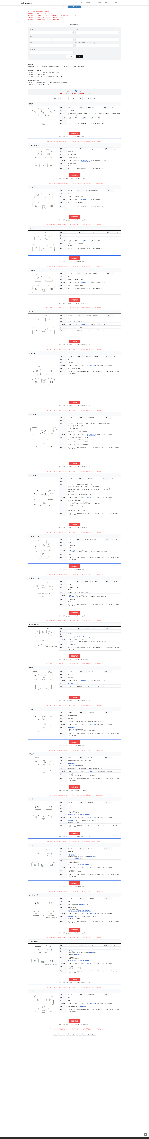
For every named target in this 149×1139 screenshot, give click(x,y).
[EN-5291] (43, 437)
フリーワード (33, 49)
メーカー (32, 29)
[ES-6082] (43, 591)
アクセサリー (98, 2)
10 (80, 98)
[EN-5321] (43, 283)
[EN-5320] (43, 376)
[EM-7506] (43, 722)
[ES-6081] (43, 549)
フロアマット (89, 2)
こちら (39, 84)
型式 (76, 36)
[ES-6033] (43, 638)
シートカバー (79, 2)
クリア (70, 56)
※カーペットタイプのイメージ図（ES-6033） (79, 637)
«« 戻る (55, 98)
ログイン (118, 2)
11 (84, 98)
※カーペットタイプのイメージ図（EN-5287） (79, 864)
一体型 (85, 592)
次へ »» (93, 98)
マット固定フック (85, 118)
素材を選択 (74, 133)
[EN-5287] (43, 859)
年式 (31, 36)
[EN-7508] (43, 681)
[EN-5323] (43, 325)
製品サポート (108, 2)
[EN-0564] (43, 117)
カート (127, 2)
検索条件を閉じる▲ (74, 24)
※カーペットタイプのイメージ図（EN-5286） (79, 814)
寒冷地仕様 (70, 683)
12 (88, 98)
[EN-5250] (43, 1004)
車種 (76, 29)
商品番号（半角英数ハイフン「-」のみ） (85, 43)
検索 (79, 56)
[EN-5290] (43, 498)
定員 (31, 43)
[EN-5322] (43, 200)
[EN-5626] (43, 159)
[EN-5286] (43, 812)
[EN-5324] (43, 242)
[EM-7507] (43, 767)
